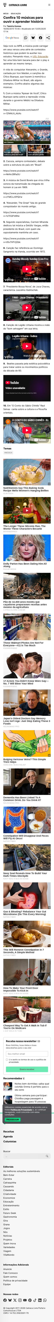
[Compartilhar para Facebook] (40, 38)
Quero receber (27, 1069)
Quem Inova (9, 1243)
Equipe (7, 1284)
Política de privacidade (15, 1280)
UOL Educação (40, 56)
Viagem (7, 1251)
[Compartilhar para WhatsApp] (26, 38)
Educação (16, 14)
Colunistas (9, 1141)
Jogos (6, 1228)
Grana (6, 1224)
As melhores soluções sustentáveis (21, 1171)
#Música (8, 453)
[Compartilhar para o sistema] (48, 38)
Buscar (6, 1151)
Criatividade (9, 1194)
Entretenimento (11, 1205)
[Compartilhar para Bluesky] (33, 38)
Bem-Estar (8, 1175)
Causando (8, 1186)
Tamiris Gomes (14, 26)
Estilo (6, 1209)
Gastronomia (10, 1216)
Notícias (7, 1235)
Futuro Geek (9, 1213)
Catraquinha (9, 1182)
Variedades (9, 1247)
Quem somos (10, 1276)
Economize (9, 1197)
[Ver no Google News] (12, 38)
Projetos (7, 1239)
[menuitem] (27, 1132)
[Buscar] (47, 1156)
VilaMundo (8, 1254)
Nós (5, 1232)
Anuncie (7, 1269)
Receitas (8, 1131)
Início (5, 14)
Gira (5, 1220)
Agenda (8, 1136)
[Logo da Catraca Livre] (15, 4)
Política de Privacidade (21, 1109)
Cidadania (8, 1190)
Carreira (7, 1178)
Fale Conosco (10, 1273)
